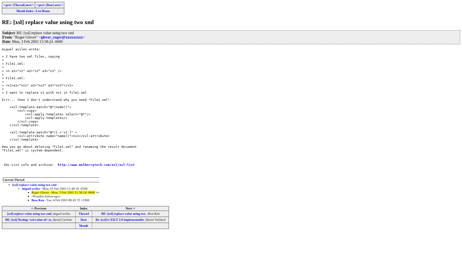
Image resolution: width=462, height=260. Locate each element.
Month (83, 226)
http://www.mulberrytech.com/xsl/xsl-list (96, 165)
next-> (30, 5)
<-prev (7, 5)
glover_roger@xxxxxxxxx (62, 37)
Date (50, 5)
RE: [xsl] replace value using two (123, 213)
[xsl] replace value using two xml (34, 185)
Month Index (25, 11)
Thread (19, 5)
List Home (43, 11)
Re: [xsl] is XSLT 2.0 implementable (120, 219)
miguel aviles (31, 188)
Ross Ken (38, 200)
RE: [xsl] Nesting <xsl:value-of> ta (28, 219)
